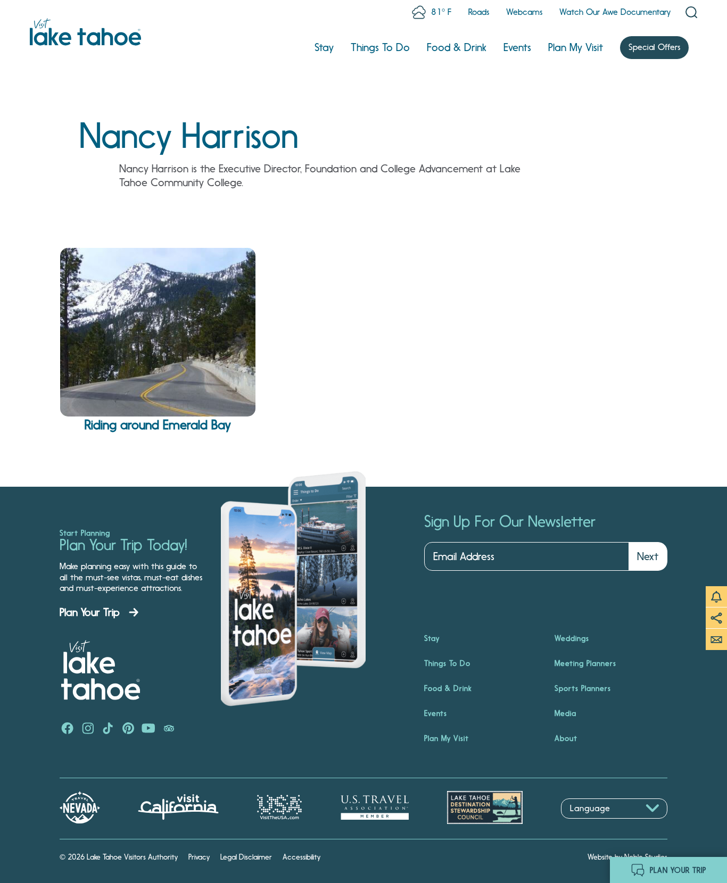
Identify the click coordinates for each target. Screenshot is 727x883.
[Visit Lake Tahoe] (85, 32)
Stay (324, 47)
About (566, 738)
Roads (478, 12)
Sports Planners (583, 688)
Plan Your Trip (90, 612)
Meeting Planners (585, 663)
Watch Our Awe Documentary (615, 12)
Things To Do (380, 47)
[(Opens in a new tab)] (68, 729)
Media (565, 713)
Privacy (199, 857)
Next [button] (647, 556)
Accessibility (301, 857)
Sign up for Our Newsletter (510, 521)
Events (517, 47)
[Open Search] (691, 12)
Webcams (524, 12)
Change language (591, 824)
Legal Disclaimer (246, 857)
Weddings (572, 638)
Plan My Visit (575, 47)
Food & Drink (456, 47)
